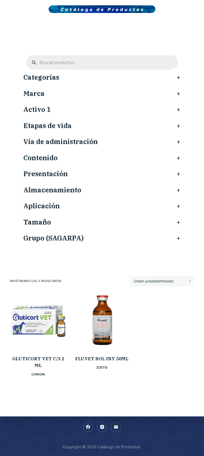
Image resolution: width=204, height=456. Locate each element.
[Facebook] (88, 427)
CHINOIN (38, 374)
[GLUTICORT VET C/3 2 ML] (38, 321)
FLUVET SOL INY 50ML (102, 359)
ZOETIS (102, 367)
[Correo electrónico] (116, 427)
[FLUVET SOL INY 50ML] (102, 321)
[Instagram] (102, 427)
